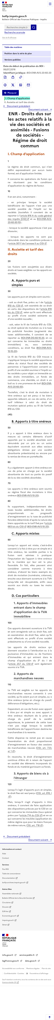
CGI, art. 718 (33, 825)
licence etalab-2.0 (9, 982)
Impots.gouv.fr (8, 920)
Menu (50, 4)
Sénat (4, 924)
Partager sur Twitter (13, 85)
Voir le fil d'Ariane (9, 37)
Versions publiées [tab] (12, 59)
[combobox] (17, 27)
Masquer (12, 92)
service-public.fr (27, 955)
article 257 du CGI (20, 664)
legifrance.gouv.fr (11, 960)
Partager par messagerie (28, 85)
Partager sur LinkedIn (20, 85)
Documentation (8, 878)
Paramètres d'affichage (38, 973)
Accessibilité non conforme (13, 968)
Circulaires (6, 902)
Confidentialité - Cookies (14, 973)
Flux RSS (5, 869)
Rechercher (33, 27)
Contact (5, 858)
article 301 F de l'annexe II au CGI (26, 243)
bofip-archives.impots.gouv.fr (14, 882)
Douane (5, 907)
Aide (4, 853)
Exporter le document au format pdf (5, 77)
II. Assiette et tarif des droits (19, 102)
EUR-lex (5, 911)
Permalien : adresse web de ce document (20, 77)
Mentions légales (33, 968)
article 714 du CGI (29, 815)
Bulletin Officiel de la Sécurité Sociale (17, 898)
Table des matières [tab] (13, 47)
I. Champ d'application (17, 98)
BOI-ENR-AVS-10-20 (28, 495)
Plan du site (46, 968)
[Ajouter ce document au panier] (13, 77)
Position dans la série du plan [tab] (18, 53)
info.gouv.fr (8, 955)
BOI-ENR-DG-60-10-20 (32, 337)
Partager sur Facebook (5, 85)
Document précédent (18, 106)
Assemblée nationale (10, 893)
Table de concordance (11, 873)
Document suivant (38, 109)
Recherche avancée (14, 32)
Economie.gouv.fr (9, 916)
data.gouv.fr (31, 960)
